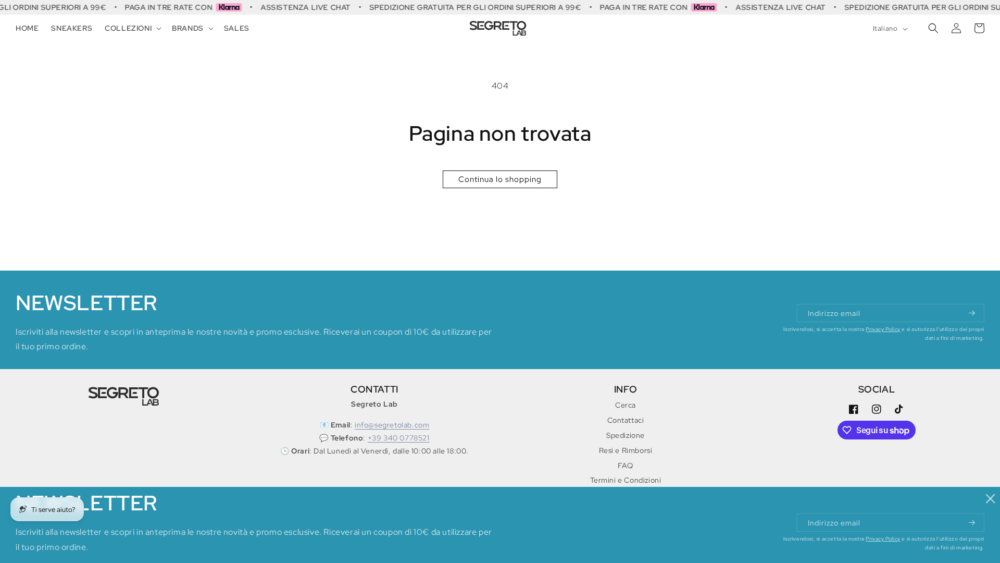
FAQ (625, 465)
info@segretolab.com (392, 425)
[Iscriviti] (972, 313)
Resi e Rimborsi (626, 450)
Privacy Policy (883, 329)
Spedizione (625, 435)
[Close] (991, 498)
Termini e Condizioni (625, 480)
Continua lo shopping (500, 179)
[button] (132, 28)
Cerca (625, 405)
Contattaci (625, 420)
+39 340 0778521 (399, 438)
